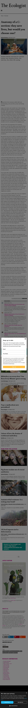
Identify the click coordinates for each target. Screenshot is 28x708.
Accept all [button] (7, 702)
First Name (5, 353)
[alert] (14, 699)
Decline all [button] (20, 702)
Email (4, 349)
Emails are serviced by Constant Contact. (14, 363)
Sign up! (14, 367)
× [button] (26, 692)
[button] (14, 705)
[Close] (25, 339)
